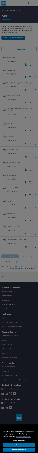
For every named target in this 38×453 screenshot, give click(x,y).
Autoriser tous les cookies (19, 449)
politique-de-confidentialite (23, 436)
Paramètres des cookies (19, 440)
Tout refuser (19, 445)
